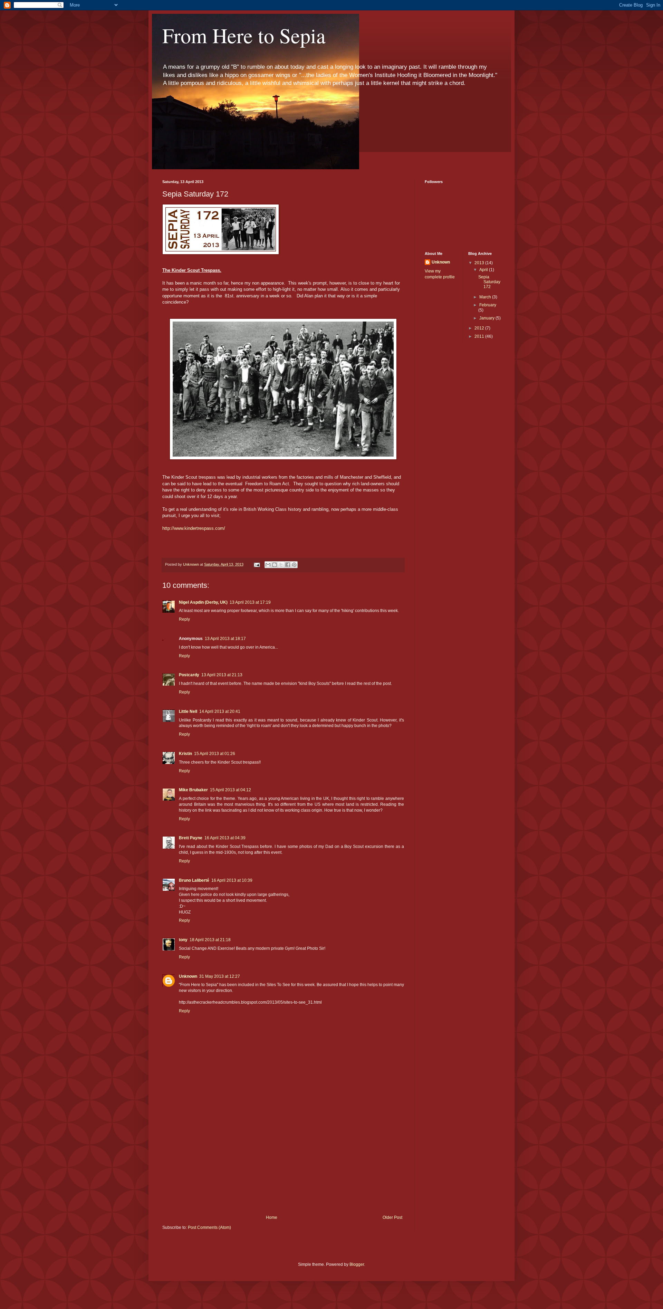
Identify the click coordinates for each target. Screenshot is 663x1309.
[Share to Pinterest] (294, 564)
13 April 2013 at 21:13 (221, 674)
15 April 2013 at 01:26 (214, 753)
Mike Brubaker (193, 789)
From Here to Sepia (244, 35)
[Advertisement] (283, 1163)
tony (183, 939)
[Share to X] (281, 564)
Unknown (188, 976)
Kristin (185, 753)
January (487, 318)
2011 (479, 336)
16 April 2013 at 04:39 (225, 837)
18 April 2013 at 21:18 (210, 939)
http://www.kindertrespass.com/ (193, 528)
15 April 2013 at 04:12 (230, 789)
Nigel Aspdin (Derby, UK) (203, 602)
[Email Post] (256, 564)
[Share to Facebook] (287, 564)
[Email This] (268, 564)
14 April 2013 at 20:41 (219, 711)
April (484, 269)
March (485, 297)
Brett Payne (190, 837)
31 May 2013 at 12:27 (219, 976)
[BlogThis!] (274, 564)
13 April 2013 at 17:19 (250, 602)
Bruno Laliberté (194, 880)
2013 (479, 262)
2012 (479, 328)
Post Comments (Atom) (209, 1227)
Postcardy (189, 674)
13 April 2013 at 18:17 (225, 638)
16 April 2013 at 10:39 (231, 880)
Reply (184, 619)
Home (271, 1217)
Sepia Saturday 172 (489, 282)
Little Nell (188, 711)
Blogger (356, 1264)
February (487, 305)
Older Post (392, 1217)
